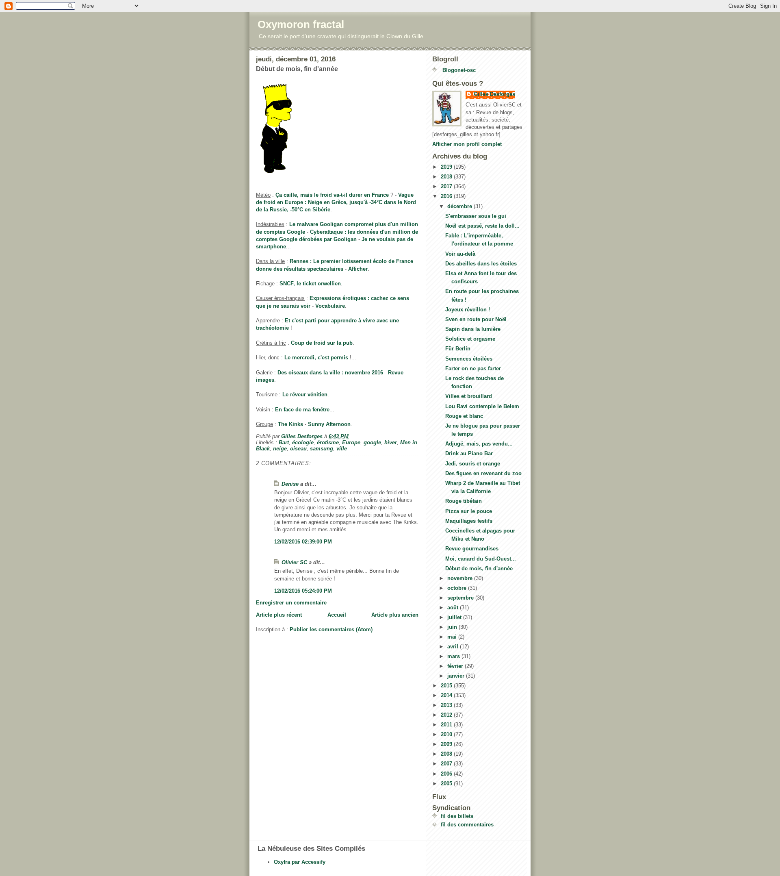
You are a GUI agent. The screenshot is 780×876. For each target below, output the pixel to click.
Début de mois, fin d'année (479, 568)
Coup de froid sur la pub (322, 343)
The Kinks (290, 424)
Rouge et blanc (464, 416)
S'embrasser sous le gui (475, 216)
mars (454, 656)
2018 (447, 177)
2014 (447, 695)
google (372, 442)
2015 (447, 686)
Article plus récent (279, 615)
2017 (447, 186)
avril (453, 646)
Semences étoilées (468, 359)
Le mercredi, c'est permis (316, 357)
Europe (351, 442)
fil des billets (457, 816)
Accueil (336, 615)
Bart (284, 442)
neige (280, 449)
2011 (447, 725)
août (453, 607)
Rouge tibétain (463, 501)
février (456, 666)
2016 (447, 196)
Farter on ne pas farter (473, 368)
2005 (447, 783)
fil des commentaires (467, 825)
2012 (447, 715)
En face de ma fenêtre (302, 409)
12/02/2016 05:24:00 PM (303, 591)
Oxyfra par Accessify (299, 862)
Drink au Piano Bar (469, 453)
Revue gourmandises (471, 549)
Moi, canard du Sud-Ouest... (480, 559)
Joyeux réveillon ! (467, 309)
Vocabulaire (330, 306)
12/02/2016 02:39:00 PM (303, 542)
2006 (447, 774)
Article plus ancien (394, 615)
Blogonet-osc (458, 70)
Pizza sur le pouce (468, 511)
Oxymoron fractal (301, 24)
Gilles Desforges (494, 94)
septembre (461, 598)
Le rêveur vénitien (304, 394)
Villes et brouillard (468, 396)
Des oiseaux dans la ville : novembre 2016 (330, 373)
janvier (456, 676)
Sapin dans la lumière (472, 329)
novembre (460, 578)
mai (452, 637)
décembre (460, 206)
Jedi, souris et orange (472, 464)
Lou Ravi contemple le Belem (482, 406)
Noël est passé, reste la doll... (482, 226)
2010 (447, 734)
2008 (447, 754)
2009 (447, 744)
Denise (290, 484)
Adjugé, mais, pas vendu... (479, 444)
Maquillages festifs (468, 521)
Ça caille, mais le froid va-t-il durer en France (332, 195)
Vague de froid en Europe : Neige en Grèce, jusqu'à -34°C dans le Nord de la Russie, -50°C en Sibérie (336, 202)
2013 (447, 705)
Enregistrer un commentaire (291, 603)
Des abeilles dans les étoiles (481, 264)
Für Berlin (457, 349)
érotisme (328, 442)
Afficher (358, 269)
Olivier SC (294, 562)
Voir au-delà (460, 254)
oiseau (298, 449)
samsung (321, 449)
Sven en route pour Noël (476, 319)
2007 (447, 764)
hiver (390, 442)
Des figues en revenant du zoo (483, 473)
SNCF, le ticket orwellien (310, 283)
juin (453, 627)
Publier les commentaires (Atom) (331, 629)
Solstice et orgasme (470, 339)
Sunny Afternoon (329, 424)
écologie (303, 442)
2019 (447, 167)
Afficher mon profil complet (467, 144)
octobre (457, 588)
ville (341, 449)
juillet (455, 617)
